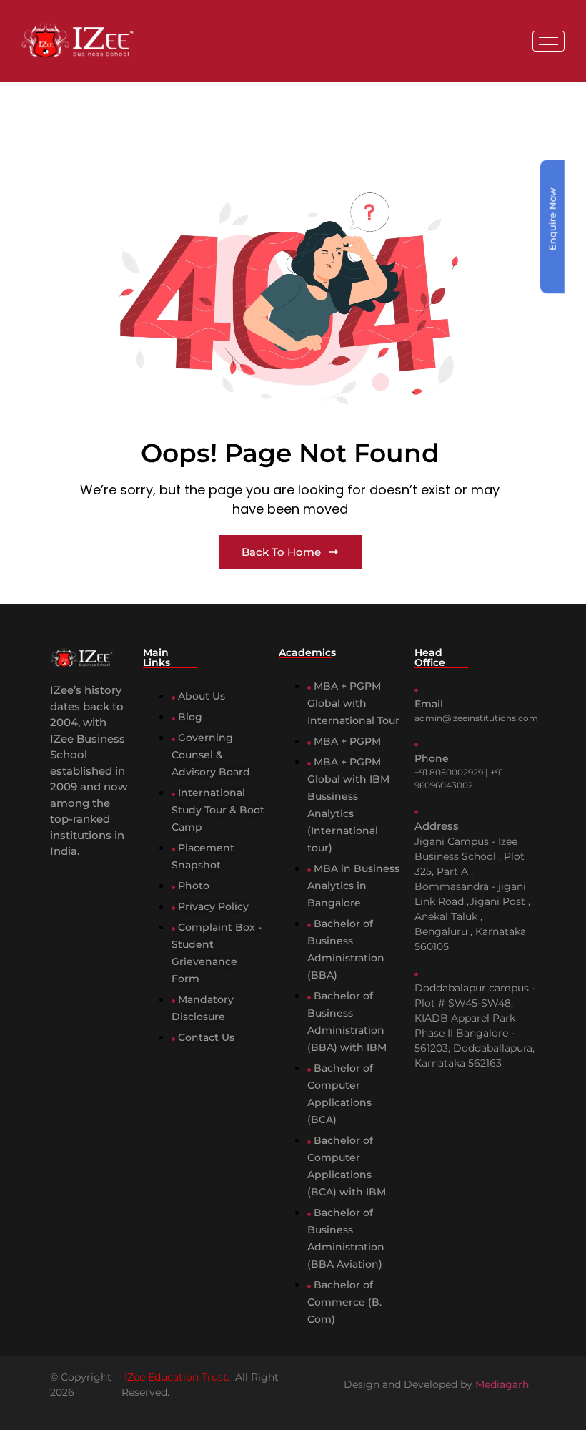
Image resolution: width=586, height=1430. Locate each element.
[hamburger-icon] (548, 41)
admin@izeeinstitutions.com (476, 717)
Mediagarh (502, 1384)
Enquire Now (552, 218)
